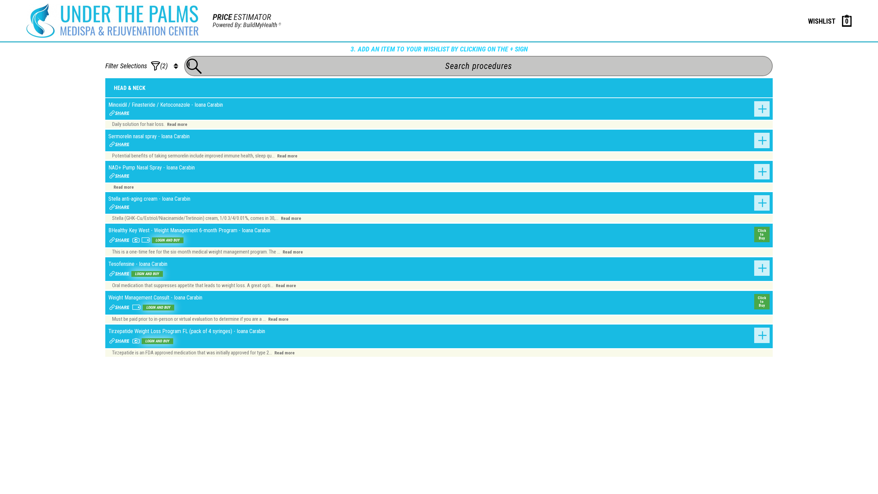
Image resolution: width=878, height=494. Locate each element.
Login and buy (168, 240)
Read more (177, 124)
